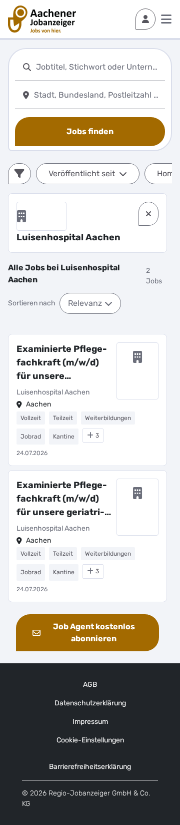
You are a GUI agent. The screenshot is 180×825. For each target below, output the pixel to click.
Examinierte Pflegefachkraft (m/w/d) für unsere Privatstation (61, 363)
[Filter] (19, 173)
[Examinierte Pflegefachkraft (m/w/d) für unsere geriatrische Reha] (87, 536)
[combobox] (98, 67)
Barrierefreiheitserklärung (90, 766)
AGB (90, 684)
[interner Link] (42, 19)
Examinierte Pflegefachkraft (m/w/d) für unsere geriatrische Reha (61, 499)
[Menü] (166, 19)
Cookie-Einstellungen (90, 740)
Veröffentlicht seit (81, 173)
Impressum (90, 721)
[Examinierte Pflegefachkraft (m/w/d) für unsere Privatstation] (87, 400)
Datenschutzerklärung (90, 703)
